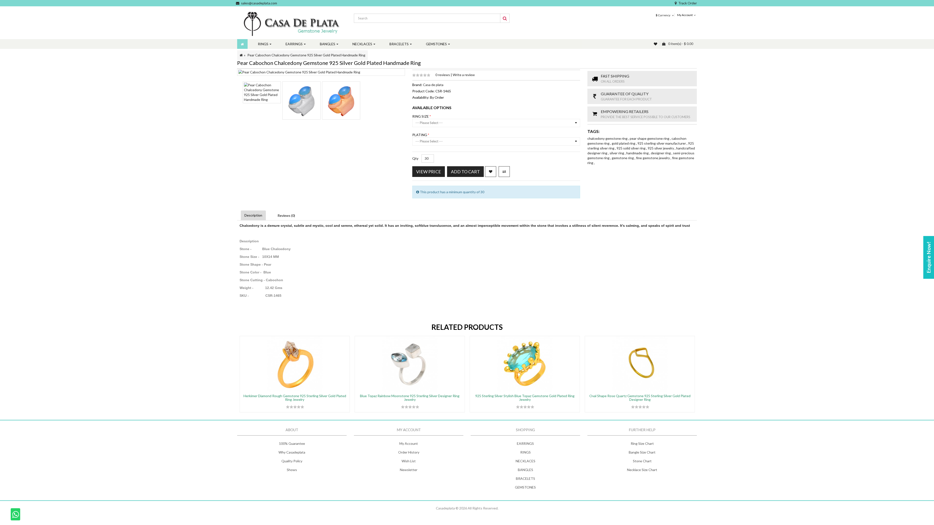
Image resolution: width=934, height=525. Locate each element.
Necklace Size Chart (642, 470)
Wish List (409, 461)
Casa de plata (433, 85)
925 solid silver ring (631, 148)
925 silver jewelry (661, 148)
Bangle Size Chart (642, 452)
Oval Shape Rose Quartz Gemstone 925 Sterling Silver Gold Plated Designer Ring (640, 398)
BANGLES (525, 470)
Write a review (464, 75)
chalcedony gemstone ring (607, 138)
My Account (408, 443)
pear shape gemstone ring (650, 138)
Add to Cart (465, 171)
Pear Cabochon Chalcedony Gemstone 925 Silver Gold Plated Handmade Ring (306, 55)
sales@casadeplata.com (259, 3)
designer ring (661, 153)
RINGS (525, 452)
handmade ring (637, 153)
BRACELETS (525, 478)
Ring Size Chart (642, 443)
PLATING (420, 135)
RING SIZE (421, 116)
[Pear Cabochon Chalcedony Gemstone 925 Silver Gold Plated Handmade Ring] (262, 92)
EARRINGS (525, 443)
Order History (408, 452)
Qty (415, 158)
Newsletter (408, 470)
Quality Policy (291, 461)
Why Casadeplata (291, 452)
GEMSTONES (525, 487)
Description (253, 215)
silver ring (617, 153)
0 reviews (443, 75)
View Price (428, 171)
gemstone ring (623, 158)
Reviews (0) (286, 215)
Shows (292, 470)
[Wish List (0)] (656, 44)
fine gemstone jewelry (653, 158)
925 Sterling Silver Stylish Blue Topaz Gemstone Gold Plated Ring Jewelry (525, 398)
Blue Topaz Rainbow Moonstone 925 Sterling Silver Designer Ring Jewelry (409, 398)
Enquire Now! (928, 257)
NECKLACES (525, 461)
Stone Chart (642, 461)
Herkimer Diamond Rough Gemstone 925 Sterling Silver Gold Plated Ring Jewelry (294, 398)
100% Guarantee (292, 443)
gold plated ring (624, 143)
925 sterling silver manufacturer (662, 143)
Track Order (687, 3)
